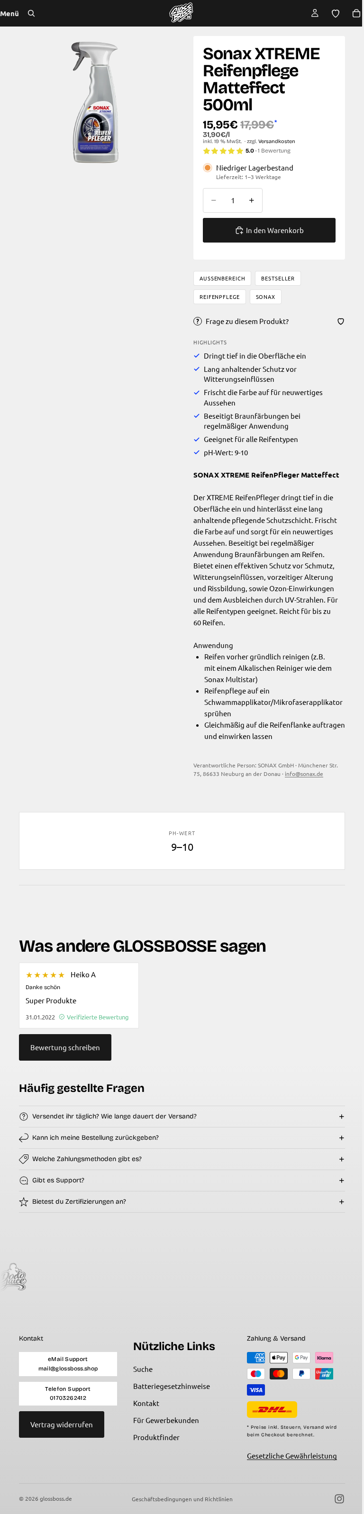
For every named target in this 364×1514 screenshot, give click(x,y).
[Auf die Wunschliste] (336, 321)
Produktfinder (154, 1437)
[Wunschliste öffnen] (330, 13)
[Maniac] (51, 1277)
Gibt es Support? (58, 1180)
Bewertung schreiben (65, 1047)
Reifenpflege (217, 296)
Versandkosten (274, 141)
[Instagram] (334, 1499)
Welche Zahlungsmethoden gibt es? (87, 1159)
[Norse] (192, 1277)
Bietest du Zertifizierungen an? (79, 1202)
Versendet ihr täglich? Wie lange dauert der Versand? (114, 1116)
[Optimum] (262, 1277)
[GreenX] (332, 1277)
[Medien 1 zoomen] (93, 101)
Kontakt (144, 1403)
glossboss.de (56, 1498)
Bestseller (275, 278)
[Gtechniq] (122, 1277)
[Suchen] (31, 13)
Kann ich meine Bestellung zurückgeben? (95, 1138)
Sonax (263, 296)
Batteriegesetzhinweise (169, 1386)
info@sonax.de (301, 773)
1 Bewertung (271, 150)
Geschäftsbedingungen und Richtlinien (179, 1499)
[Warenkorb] (351, 13)
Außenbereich (220, 278)
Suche (141, 1369)
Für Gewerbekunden (164, 1420)
